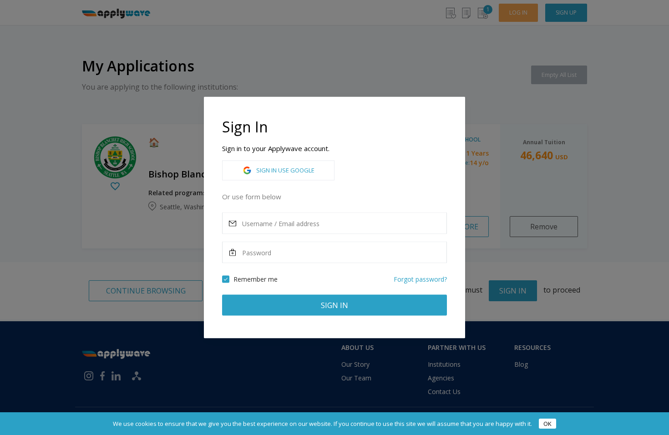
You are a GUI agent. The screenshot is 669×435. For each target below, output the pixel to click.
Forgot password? (420, 279)
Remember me (255, 279)
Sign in (334, 305)
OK (547, 424)
